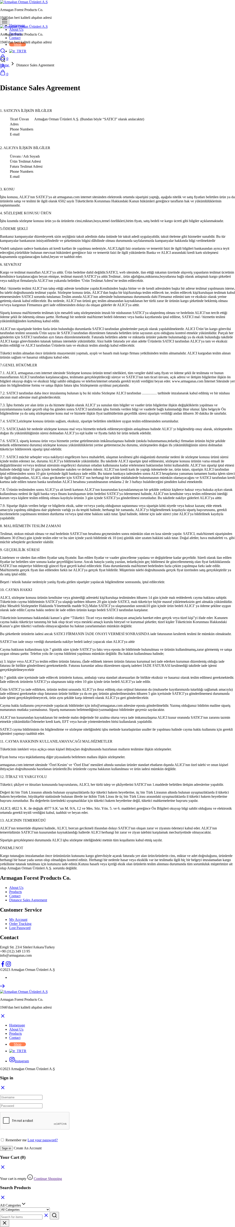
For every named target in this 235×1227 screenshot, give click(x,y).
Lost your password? (43, 1140)
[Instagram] (8, 965)
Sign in (6, 1148)
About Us (16, 29)
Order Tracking (20, 924)
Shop (17, 44)
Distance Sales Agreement (28, 900)
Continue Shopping (48, 1179)
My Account (18, 920)
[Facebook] (3, 965)
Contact (14, 38)
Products (15, 892)
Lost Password (20, 928)
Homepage (17, 1025)
